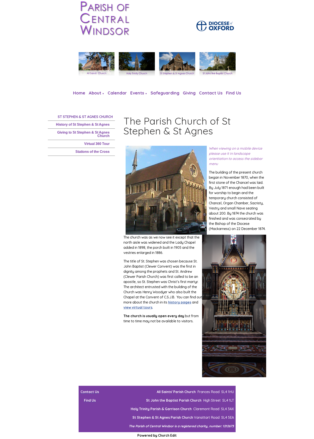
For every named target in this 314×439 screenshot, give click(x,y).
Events (137, 93)
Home (79, 93)
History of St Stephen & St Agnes (83, 124)
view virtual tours (137, 307)
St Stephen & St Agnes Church (85, 117)
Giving (189, 93)
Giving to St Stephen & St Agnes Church (83, 134)
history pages (179, 302)
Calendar (117, 93)
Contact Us (211, 93)
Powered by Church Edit (157, 435)
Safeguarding (165, 93)
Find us (233, 93)
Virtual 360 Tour (97, 144)
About (95, 93)
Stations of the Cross (92, 151)
